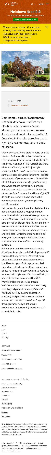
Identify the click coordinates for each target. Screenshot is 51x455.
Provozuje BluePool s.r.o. (10, 451)
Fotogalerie (5, 416)
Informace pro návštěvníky (11, 384)
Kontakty (4, 337)
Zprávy (4, 333)
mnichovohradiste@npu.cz (11, 368)
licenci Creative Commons (11, 426)
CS (32, 4)
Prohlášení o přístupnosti (26, 443)
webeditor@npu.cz (33, 448)
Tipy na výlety (6, 403)
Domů (3, 326)
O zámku (4, 412)
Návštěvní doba (7, 391)
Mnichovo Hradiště (25, 11)
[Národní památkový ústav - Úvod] (11, 4)
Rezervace (5, 395)
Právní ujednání (7, 443)
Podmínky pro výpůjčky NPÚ (12, 448)
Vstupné (4, 399)
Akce (3, 329)
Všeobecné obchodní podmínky (34, 445)
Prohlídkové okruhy (8, 388)
